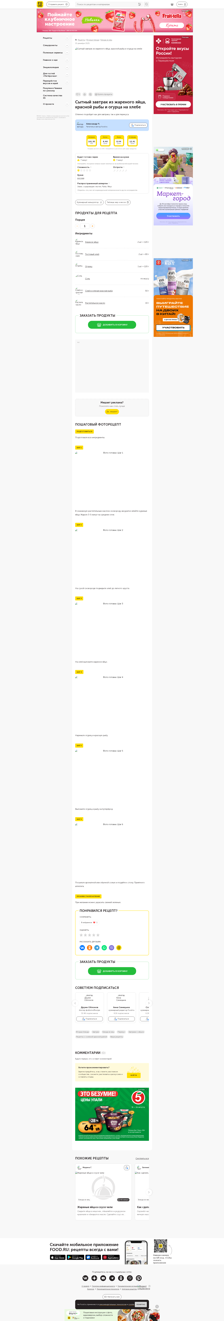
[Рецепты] (67, 38)
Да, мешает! (112, 411)
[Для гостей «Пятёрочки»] (67, 74)
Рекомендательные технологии (108, 1289)
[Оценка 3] (89, 935)
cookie (131, 1304)
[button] (75, 1003)
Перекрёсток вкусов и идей (50, 82)
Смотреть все (142, 1158)
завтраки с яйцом (136, 1032)
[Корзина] (172, 4)
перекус (121, 1032)
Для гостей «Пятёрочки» (50, 74)
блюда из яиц (108, 1032)
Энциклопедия (51, 67)
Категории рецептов (129, 1289)
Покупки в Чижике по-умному (52, 89)
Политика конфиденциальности (103, 1286)
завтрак (95, 1032)
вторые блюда (82, 1032)
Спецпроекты (50, 45)
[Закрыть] (149, 1286)
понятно (141, 1304)
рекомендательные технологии (112, 1304)
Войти (134, 1075)
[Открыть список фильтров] (139, 4)
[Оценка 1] (81, 935)
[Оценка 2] (85, 935)
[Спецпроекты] (67, 45)
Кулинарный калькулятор (88, 202)
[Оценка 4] (94, 935)
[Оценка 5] (98, 935)
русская (80, 178)
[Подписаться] (126, 1167)
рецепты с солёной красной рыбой (91, 1037)
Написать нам (113, 1297)
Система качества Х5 (52, 96)
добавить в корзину (115, 324)
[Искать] (146, 4)
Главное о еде (50, 60)
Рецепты (47, 38)
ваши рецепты (116, 1037)
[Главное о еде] (67, 60)
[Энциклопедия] (67, 67)
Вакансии (90, 1289)
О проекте (48, 104)
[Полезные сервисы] (67, 52)
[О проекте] (67, 104)
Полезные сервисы (53, 52)
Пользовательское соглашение (129, 1286)
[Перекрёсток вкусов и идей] (67, 82)
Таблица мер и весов (116, 202)
